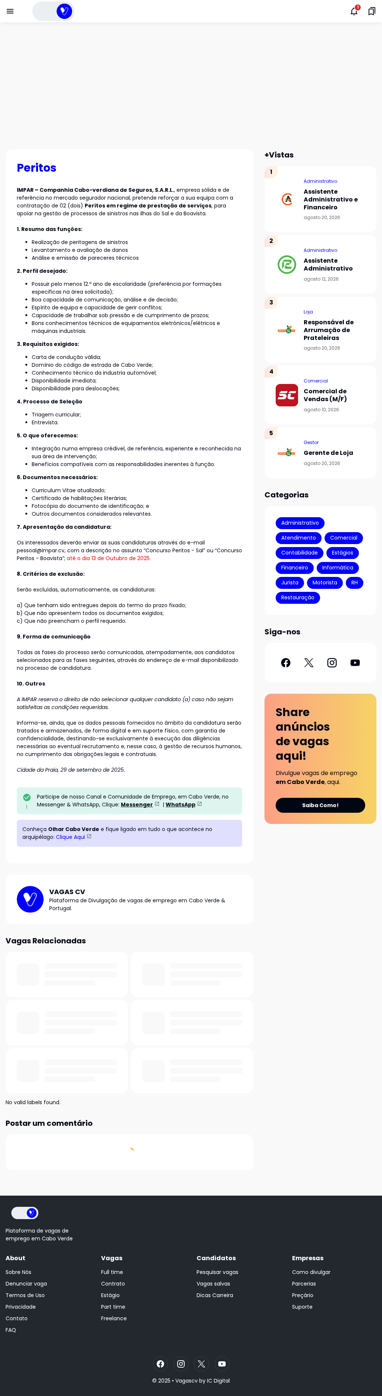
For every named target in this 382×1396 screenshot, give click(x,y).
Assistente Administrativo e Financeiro (331, 199)
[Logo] (25, 1213)
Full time (112, 1272)
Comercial (316, 381)
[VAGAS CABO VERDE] (53, 11)
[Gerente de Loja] (287, 452)
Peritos (37, 168)
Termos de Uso (25, 1295)
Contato (17, 1318)
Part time (113, 1307)
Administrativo (320, 181)
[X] (309, 662)
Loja (308, 312)
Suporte (302, 1307)
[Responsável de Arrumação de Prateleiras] (287, 330)
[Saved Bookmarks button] (371, 11)
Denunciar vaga (26, 1283)
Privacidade (21, 1307)
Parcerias (304, 1283)
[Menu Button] (10, 11)
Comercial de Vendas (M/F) (325, 395)
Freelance (114, 1318)
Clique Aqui (70, 837)
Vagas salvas (213, 1283)
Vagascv (186, 1380)
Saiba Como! (320, 805)
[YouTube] (355, 662)
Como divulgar (311, 1272)
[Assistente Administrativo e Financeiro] (287, 199)
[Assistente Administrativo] (287, 264)
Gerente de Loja (328, 453)
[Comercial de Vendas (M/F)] (287, 395)
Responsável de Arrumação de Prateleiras (329, 330)
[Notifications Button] (354, 11)
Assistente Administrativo (328, 265)
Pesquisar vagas (217, 1272)
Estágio (110, 1295)
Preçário (302, 1295)
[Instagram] (332, 662)
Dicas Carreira (215, 1295)
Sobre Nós (18, 1272)
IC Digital (218, 1380)
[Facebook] (286, 662)
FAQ (11, 1330)
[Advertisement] (191, 86)
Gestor (311, 442)
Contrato (113, 1283)
